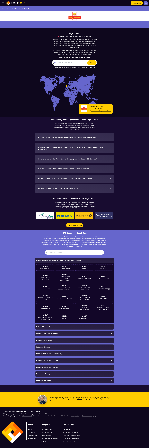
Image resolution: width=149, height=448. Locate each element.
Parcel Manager (137, 3)
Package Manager (47, 429)
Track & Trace (95, 397)
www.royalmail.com (97, 106)
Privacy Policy (75, 416)
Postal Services (46, 435)
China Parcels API (27, 416)
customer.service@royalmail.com (101, 111)
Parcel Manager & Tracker (71, 439)
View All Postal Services (74, 225)
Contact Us (31, 432)
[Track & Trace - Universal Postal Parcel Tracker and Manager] (15, 3)
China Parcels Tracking (70, 442)
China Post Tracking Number (71, 435)
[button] (3, 3)
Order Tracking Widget (48, 442)
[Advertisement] (74, 24)
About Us (31, 429)
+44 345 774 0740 (96, 109)
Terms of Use (32, 439)
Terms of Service (87, 416)
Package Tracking (46, 432)
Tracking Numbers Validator (49, 439)
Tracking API (67, 429)
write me (79, 399)
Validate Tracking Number (71, 432)
